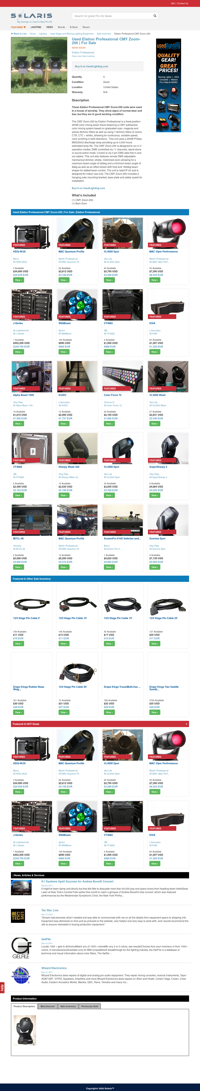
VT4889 (17, 467)
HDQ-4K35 (19, 251)
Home (33, 33)
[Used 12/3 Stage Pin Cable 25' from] (168, 604)
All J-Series (18, 333)
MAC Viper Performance (163, 251)
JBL (106, 330)
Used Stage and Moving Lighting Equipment (72, 33)
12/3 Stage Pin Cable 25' (163, 618)
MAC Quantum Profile (71, 251)
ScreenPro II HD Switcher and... (122, 538)
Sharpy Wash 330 (69, 467)
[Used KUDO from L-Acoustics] (77, 381)
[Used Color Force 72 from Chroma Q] (122, 381)
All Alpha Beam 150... (23, 405)
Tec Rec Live (49, 910)
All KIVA (153, 333)
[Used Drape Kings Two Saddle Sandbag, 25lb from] (168, 673)
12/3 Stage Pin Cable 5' (26, 618)
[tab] (24, 1006)
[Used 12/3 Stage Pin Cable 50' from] (77, 673)
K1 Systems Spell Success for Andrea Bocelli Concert (77, 881)
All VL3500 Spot (112, 477)
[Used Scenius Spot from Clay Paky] (168, 525)
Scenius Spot (157, 538)
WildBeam (65, 323)
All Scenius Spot (157, 548)
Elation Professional (83, 52)
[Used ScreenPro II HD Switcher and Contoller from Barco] (122, 525)
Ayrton (62, 330)
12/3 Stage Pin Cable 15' (118, 618)
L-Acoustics (154, 330)
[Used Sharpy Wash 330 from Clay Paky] (77, 453)
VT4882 (108, 323)
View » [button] (18, 279)
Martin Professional (68, 258)
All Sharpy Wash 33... (69, 477)
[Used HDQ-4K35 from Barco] (32, 238)
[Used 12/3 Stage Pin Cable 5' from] (32, 604)
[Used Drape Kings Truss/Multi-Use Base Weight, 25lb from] (122, 673)
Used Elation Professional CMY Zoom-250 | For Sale (106, 40)
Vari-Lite (108, 258)
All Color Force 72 (113, 405)
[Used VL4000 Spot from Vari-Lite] (122, 238)
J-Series (18, 323)
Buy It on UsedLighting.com (91, 66)
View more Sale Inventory (83, 55)
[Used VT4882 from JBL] (122, 309)
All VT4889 (18, 477)
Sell (173, 3)
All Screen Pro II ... (113, 548)
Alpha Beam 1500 (23, 395)
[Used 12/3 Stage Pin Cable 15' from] (122, 604)
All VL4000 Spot (112, 261)
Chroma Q (109, 402)
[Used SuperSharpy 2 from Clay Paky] (168, 453)
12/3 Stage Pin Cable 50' (73, 687)
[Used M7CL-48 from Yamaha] (32, 525)
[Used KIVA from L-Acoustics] (168, 309)
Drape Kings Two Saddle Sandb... (164, 688)
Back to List (20, 33)
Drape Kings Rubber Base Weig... (28, 688)
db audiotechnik (21, 330)
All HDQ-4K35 (20, 261)
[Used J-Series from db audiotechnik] (32, 309)
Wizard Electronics (54, 968)
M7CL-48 (18, 538)
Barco (16, 258)
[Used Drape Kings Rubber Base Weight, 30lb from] (32, 673)
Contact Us (182, 3)
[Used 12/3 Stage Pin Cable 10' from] (77, 604)
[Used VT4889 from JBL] (32, 453)
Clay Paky (18, 402)
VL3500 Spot (111, 467)
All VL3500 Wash (157, 405)
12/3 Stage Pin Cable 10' (73, 618)
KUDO (62, 395)
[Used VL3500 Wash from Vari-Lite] (168, 381)
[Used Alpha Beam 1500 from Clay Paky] (32, 381)
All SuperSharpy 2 (158, 477)
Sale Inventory (104, 33)
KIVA (152, 323)
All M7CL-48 (19, 548)
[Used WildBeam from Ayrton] (77, 309)
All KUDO (63, 405)
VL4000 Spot (111, 251)
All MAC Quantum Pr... (70, 261)
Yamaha (17, 545)
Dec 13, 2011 (47, 972)
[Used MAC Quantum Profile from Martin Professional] (77, 238)
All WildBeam (65, 333)
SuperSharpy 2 (158, 467)
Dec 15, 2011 (47, 943)
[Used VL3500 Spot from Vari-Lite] (122, 453)
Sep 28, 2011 (47, 885)
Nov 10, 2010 (47, 914)
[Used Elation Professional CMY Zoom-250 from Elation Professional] (39, 91)
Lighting (43, 33)
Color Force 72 (112, 395)
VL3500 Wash (157, 395)
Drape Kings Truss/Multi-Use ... (122, 687)
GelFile (46, 939)
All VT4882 (109, 333)
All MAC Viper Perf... (159, 261)
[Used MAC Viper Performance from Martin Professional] (168, 238)
